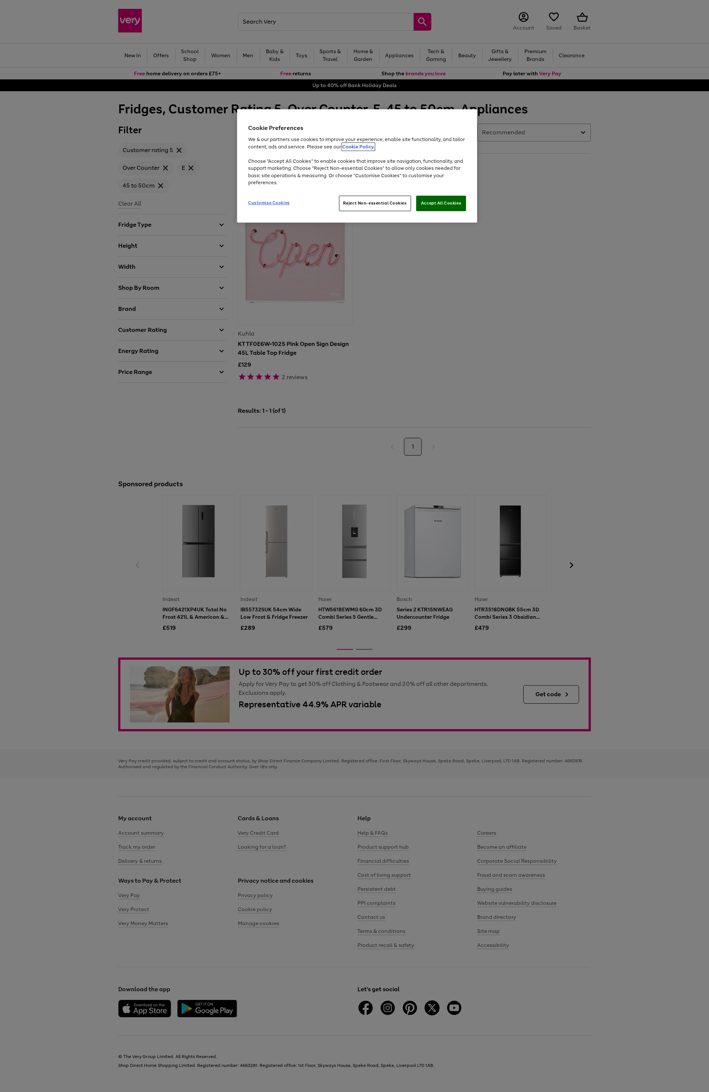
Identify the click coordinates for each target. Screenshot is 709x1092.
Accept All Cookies (441, 203)
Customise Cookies (269, 203)
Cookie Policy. (358, 146)
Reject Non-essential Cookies (375, 203)
